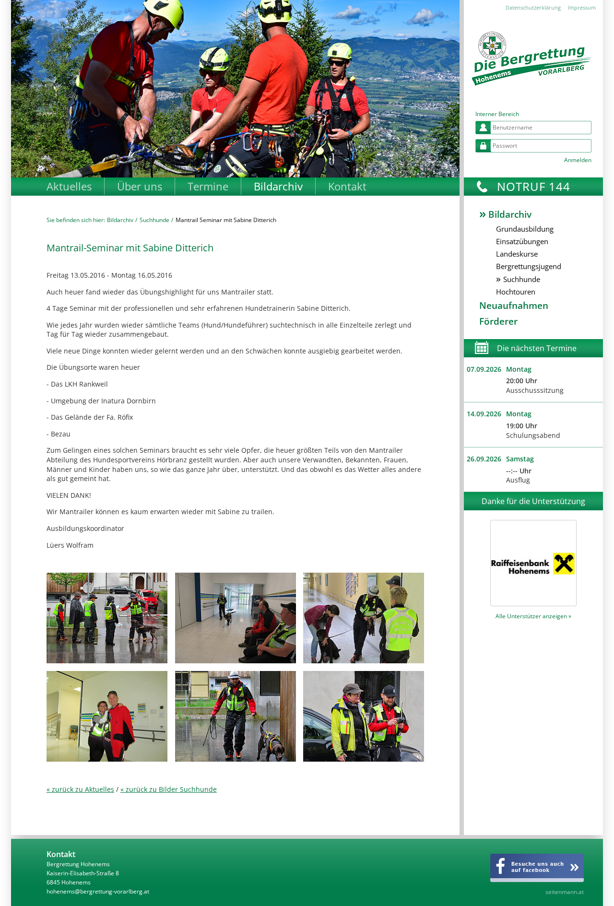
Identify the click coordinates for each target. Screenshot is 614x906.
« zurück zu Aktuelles (80, 789)
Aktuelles (69, 186)
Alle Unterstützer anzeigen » (533, 616)
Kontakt (347, 186)
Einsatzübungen (522, 241)
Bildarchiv (278, 186)
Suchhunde (154, 220)
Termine (208, 186)
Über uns (139, 186)
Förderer (498, 321)
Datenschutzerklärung (533, 7)
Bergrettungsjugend (528, 266)
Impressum (582, 7)
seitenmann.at (564, 892)
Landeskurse (517, 254)
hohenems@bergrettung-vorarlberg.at (98, 891)
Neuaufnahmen (513, 305)
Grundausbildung (525, 229)
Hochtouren (515, 291)
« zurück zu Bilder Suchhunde (168, 789)
